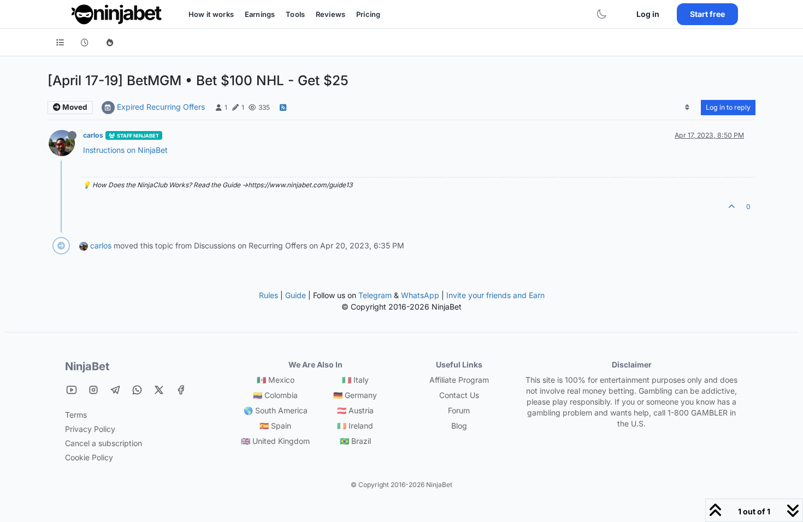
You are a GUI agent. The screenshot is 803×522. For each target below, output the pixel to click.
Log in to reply (728, 107)
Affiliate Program (459, 379)
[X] (159, 389)
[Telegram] (115, 389)
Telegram (375, 295)
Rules (268, 295)
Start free (707, 14)
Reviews (330, 14)
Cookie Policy (89, 457)
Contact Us (459, 395)
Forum (459, 410)
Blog (459, 425)
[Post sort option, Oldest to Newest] (687, 107)
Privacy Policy (90, 429)
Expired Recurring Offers (161, 106)
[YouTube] (71, 389)
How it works (211, 14)
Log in (647, 14)
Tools (295, 14)
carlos (93, 135)
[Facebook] (181, 389)
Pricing (368, 14)
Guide (295, 295)
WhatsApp (420, 295)
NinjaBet (87, 366)
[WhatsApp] (137, 389)
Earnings (260, 14)
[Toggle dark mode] (601, 14)
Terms (76, 414)
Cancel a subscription (103, 443)
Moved (74, 107)
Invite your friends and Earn (495, 295)
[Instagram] (93, 389)
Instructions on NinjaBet (125, 150)
